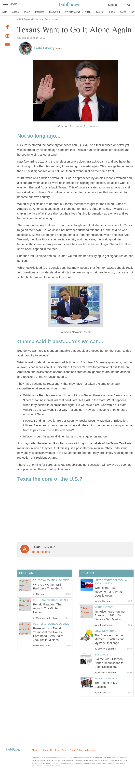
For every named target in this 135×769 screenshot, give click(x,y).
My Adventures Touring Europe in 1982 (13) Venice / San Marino (109, 615)
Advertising (90, 750)
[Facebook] (7, 28)
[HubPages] (69, 5)
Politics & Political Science (51, 580)
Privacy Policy (76, 750)
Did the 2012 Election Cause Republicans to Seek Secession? (108, 663)
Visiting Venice (103, 607)
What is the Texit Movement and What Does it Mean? (108, 591)
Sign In (112, 4)
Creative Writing (105, 631)
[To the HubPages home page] (13, 750)
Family (88, 12)
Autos (15, 12)
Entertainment (72, 12)
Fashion (100, 12)
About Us (36, 750)
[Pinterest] (7, 37)
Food (112, 12)
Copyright (47, 750)
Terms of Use (61, 750)
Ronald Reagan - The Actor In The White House (47, 608)
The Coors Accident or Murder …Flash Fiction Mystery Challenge (109, 639)
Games (123, 12)
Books (27, 12)
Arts (4, 12)
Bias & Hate (101, 654)
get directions (41, 551)
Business (39, 12)
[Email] (7, 45)
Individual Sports (105, 678)
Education (54, 12)
